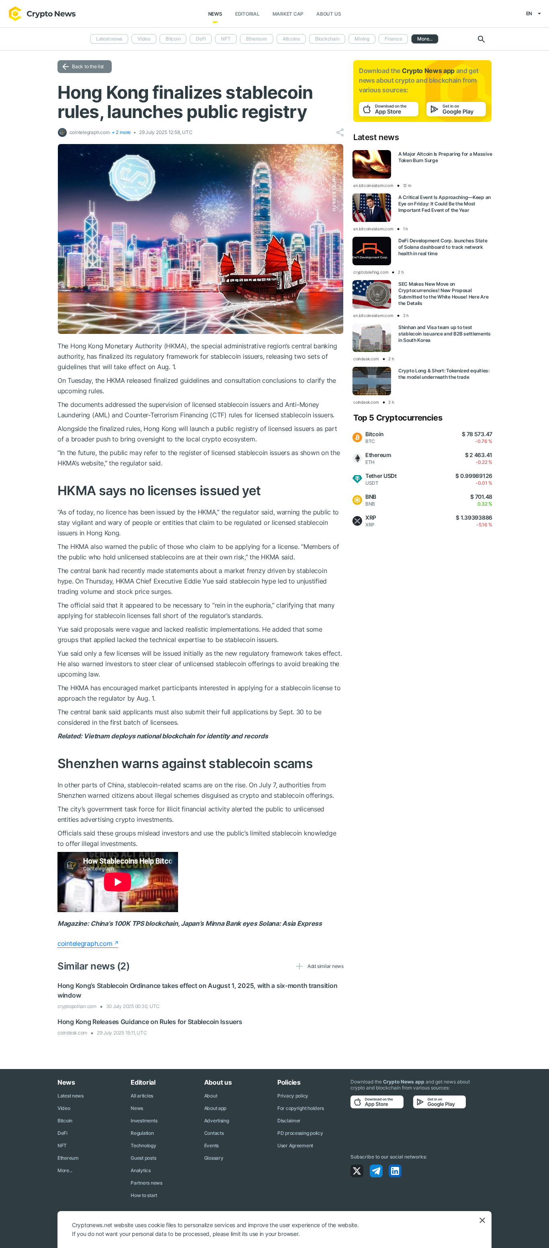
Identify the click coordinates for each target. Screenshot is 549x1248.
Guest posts (143, 1158)
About (210, 1096)
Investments (144, 1121)
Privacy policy (292, 1096)
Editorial (247, 14)
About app (215, 1108)
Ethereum (256, 39)
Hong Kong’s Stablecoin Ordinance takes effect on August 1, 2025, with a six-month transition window (197, 990)
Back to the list (88, 66)
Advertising (216, 1121)
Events (211, 1145)
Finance (393, 39)
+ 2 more (121, 132)
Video (143, 39)
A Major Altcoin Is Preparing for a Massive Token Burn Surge (445, 157)
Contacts (214, 1133)
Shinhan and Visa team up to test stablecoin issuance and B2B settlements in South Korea (444, 333)
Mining (361, 39)
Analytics (140, 1170)
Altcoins (291, 39)
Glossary (213, 1158)
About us (328, 14)
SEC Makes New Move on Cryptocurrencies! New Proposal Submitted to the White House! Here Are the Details (443, 293)
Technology (143, 1145)
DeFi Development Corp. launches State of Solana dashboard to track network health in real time (443, 247)
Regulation (142, 1133)
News (215, 14)
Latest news (109, 39)
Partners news (146, 1183)
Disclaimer (289, 1121)
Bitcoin (173, 39)
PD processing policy (300, 1133)
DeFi (201, 39)
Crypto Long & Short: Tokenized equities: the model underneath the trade (444, 374)
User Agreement (295, 1145)
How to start (144, 1195)
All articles (142, 1096)
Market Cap (288, 14)
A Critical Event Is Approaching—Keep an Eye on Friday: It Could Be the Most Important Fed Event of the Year (444, 203)
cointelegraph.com (84, 943)
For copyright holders (300, 1108)
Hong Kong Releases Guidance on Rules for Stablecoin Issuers (149, 1022)
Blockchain (327, 39)
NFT (225, 39)
